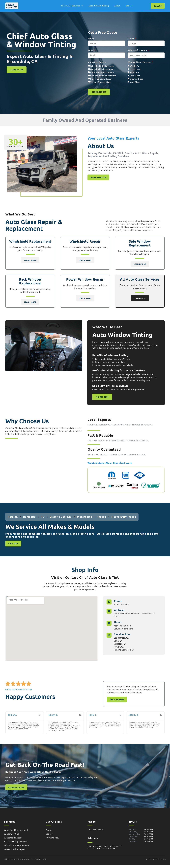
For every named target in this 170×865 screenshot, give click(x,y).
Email (91, 50)
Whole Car (135, 66)
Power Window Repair (101, 78)
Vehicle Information (137, 50)
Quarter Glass (136, 78)
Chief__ (11, 5)
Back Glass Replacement (102, 72)
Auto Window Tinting (98, 6)
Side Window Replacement (103, 75)
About (117, 6)
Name (91, 38)
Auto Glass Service (97, 62)
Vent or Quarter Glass (100, 82)
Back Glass (135, 75)
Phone (131, 38)
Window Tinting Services (140, 62)
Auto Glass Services (70, 6)
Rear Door (135, 72)
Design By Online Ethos (156, 859)
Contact (129, 6)
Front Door (135, 69)
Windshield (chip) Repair (102, 69)
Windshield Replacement (102, 66)
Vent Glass (135, 82)
